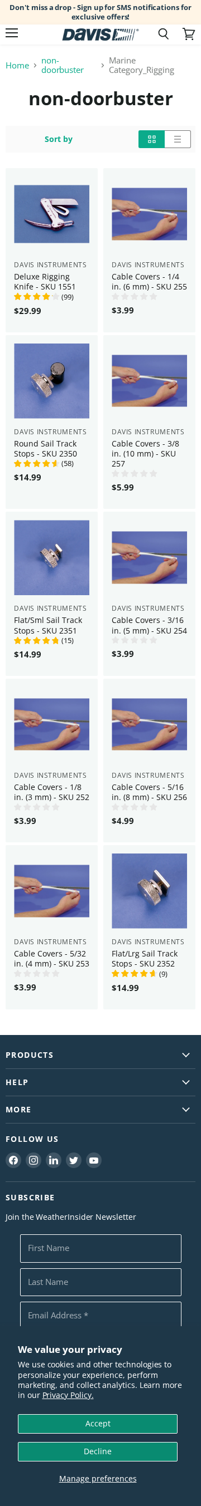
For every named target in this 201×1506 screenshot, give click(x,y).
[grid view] (151, 139)
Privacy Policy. (68, 1395)
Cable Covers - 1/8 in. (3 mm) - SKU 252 (51, 792)
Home (17, 65)
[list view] (178, 139)
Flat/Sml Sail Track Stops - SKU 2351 (48, 625)
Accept (98, 1423)
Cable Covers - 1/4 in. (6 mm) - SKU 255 (149, 281)
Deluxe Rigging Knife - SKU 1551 (45, 281)
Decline (98, 1451)
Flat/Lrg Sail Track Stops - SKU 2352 (145, 958)
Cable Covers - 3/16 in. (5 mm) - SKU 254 (149, 625)
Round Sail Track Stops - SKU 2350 (45, 448)
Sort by (59, 139)
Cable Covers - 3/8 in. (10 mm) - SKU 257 (145, 453)
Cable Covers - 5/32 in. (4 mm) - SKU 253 (51, 958)
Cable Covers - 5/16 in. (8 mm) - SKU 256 (149, 792)
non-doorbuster (62, 65)
